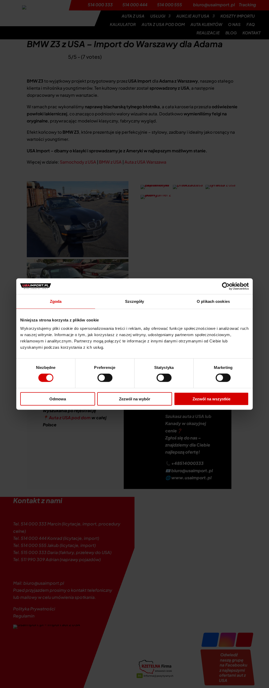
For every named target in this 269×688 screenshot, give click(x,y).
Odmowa (57, 398)
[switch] (104, 378)
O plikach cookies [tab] (213, 301)
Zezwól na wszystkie (211, 398)
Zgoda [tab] (56, 301)
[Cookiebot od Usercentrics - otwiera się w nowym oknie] (226, 286)
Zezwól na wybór (134, 398)
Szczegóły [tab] (134, 301)
